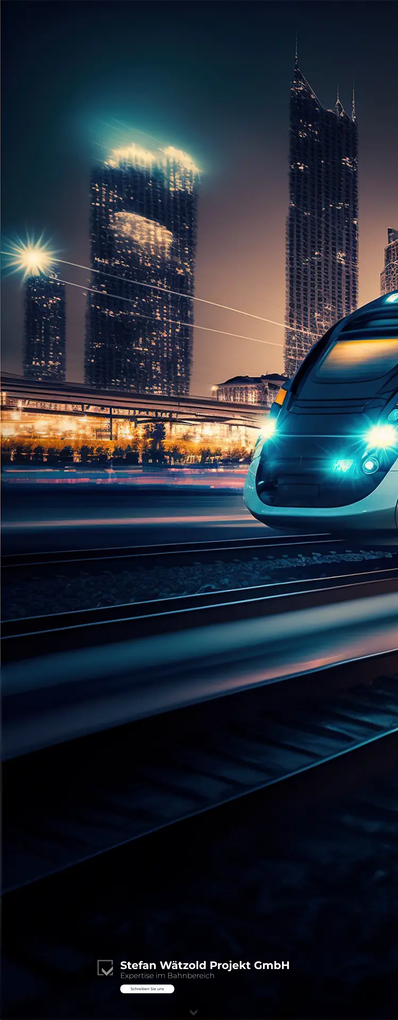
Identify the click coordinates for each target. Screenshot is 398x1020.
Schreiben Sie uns (147, 989)
